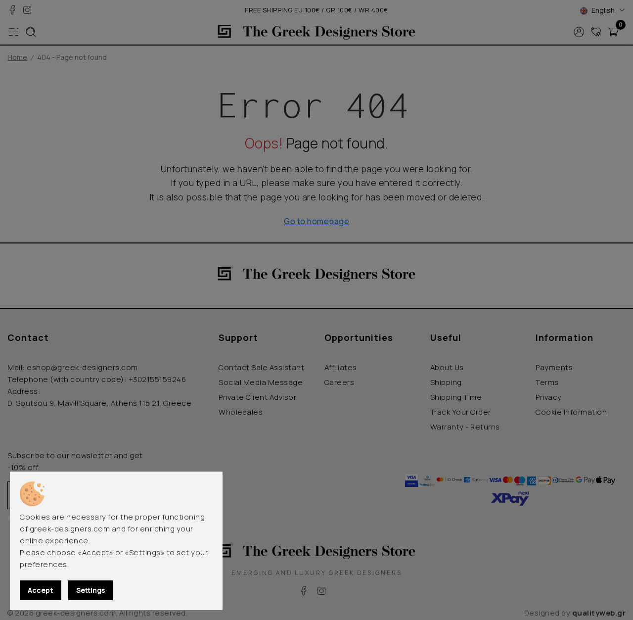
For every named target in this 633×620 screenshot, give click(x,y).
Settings (90, 590)
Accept (40, 590)
